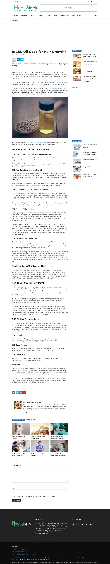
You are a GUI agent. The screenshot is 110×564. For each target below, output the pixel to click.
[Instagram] (89, 1)
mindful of (56, 84)
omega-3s (53, 174)
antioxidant (55, 88)
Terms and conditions (25, 553)
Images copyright (16, 553)
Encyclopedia (39, 553)
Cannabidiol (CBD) (17, 88)
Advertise (31, 1)
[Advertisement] (55, 32)
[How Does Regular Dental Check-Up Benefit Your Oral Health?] (21, 446)
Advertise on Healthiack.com (18, 554)
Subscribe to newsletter (31, 554)
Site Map (33, 553)
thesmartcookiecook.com (41, 533)
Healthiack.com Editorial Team (20, 54)
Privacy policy (15, 551)
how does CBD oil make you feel (36, 143)
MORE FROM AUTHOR (31, 420)
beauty (33, 16)
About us (37, 1)
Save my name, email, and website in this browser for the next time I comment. (35, 496)
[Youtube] (97, 1)
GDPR (83, 557)
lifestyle (24, 16)
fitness (41, 16)
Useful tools (76, 16)
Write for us (25, 549)
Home (26, 1)
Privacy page (51, 557)
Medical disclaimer (23, 551)
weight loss (65, 16)
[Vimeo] (94, 1)
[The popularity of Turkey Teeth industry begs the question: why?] (59, 429)
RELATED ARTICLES (18, 420)
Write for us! (42, 1)
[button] (96, 16)
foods (49, 16)
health (15, 16)
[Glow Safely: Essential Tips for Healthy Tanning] (40, 429)
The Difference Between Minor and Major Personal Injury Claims (90, 79)
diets (55, 16)
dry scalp (41, 203)
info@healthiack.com (46, 537)
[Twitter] (91, 1)
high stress (43, 252)
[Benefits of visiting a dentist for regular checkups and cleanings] (59, 446)
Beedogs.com (54, 532)
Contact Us (19, 549)
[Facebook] (86, 1)
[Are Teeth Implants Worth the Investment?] (40, 446)
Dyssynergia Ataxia (88, 167)
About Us (14, 549)
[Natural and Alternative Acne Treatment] (21, 429)
